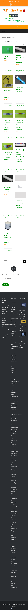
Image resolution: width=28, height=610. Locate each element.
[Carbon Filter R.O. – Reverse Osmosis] (20, 49)
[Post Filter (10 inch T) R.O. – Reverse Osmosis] (20, 114)
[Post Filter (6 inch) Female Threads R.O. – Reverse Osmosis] (20, 145)
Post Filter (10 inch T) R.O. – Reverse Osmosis (19, 124)
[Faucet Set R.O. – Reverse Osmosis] (7, 81)
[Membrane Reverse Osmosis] (20, 79)
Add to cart (6, 71)
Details (10, 70)
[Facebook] (3, 335)
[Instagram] (3, 337)
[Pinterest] (5, 337)
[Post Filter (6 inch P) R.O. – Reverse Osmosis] (7, 146)
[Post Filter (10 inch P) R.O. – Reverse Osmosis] (7, 114)
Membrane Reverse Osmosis (19, 89)
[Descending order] (19, 41)
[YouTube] (7, 335)
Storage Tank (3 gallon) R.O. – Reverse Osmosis (7, 237)
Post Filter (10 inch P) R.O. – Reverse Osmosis (7, 124)
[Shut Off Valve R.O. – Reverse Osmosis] (20, 186)
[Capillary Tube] (7, 49)
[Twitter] (5, 335)
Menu (4, 31)
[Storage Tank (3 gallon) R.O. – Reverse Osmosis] (7, 225)
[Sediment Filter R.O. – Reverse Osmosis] (7, 178)
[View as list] (23, 44)
